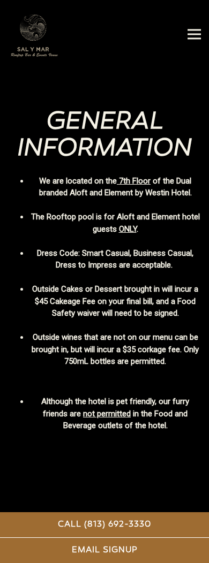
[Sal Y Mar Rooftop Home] (45, 34)
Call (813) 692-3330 (104, 524)
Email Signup (105, 550)
